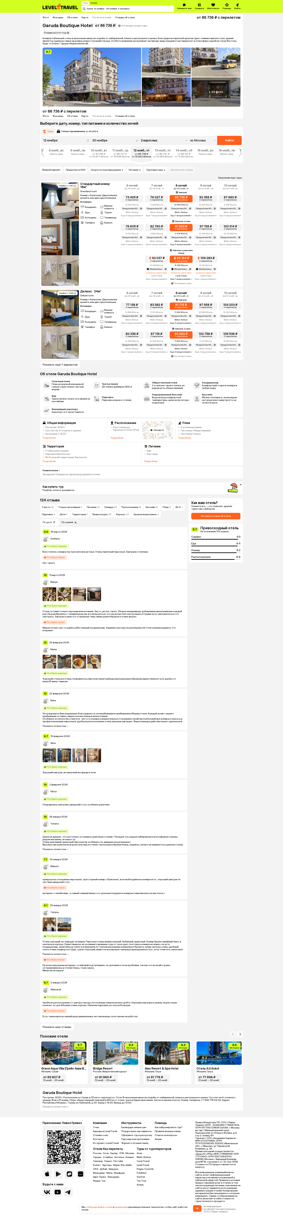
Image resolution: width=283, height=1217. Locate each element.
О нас (96, 1127)
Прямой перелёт (51, 169)
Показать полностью (54, 726)
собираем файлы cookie (99, 1207)
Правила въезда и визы (168, 1131)
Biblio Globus (144, 1157)
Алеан (140, 1184)
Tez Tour (141, 1180)
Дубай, (104, 1169)
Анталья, (119, 1157)
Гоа (103, 1181)
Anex (139, 1153)
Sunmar (141, 1176)
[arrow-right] (233, 1034)
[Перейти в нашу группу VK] (47, 1192)
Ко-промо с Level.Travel (106, 1143)
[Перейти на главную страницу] (60, 6)
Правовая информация (208, 1206)
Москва (130, 1153)
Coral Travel (143, 1161)
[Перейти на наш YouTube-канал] (57, 1192)
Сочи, (106, 1153)
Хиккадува (113, 1177)
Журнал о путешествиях (134, 1143)
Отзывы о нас (100, 1135)
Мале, (109, 1173)
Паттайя (118, 1161)
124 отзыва (50, 500)
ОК (197, 1208)
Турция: (97, 1157)
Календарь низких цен (133, 1127)
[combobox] (203, 140)
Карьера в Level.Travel (105, 1131)
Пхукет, (108, 1161)
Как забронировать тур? (168, 1127)
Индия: (97, 1181)
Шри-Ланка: (100, 1177)
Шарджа (113, 1169)
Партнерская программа (135, 1139)
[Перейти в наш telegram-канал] (68, 1192)
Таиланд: (98, 1161)
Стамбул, (108, 1157)
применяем (121, 1207)
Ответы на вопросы (166, 1135)
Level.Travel (143, 1165)
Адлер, (114, 1153)
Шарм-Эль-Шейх (122, 1165)
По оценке (67, 522)
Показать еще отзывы (57, 1026)
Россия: (97, 1153)
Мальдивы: (99, 1173)
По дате (47, 522)
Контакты (98, 1139)
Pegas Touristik (145, 1169)
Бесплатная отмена (182, 169)
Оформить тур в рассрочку (136, 1135)
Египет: (97, 1165)
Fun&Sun (141, 1173)
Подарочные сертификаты (136, 1131)
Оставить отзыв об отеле (216, 516)
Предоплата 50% (75, 169)
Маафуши (119, 1173)
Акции (158, 1139)
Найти (229, 140)
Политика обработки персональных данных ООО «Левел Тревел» (215, 1210)
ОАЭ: (96, 1169)
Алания (129, 1157)
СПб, (122, 1153)
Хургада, (107, 1165)
